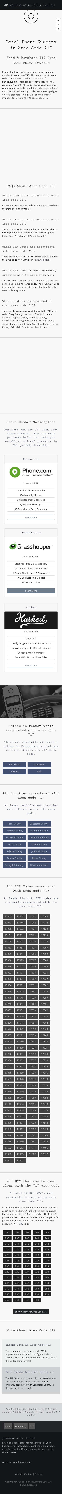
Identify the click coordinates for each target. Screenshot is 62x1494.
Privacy (39, 1474)
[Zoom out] (58, 25)
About (18, 1474)
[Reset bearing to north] (58, 29)
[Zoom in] (58, 20)
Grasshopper (31, 532)
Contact (28, 1474)
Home (8, 1426)
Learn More (31, 517)
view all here (42, 259)
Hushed (31, 607)
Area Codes (20, 1426)
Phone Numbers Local (36, 1481)
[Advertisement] (31, 146)
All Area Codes (23, 1462)
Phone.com (31, 459)
